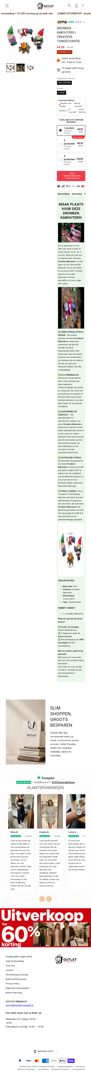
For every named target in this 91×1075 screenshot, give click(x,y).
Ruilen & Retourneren (16, 979)
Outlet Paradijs (32, 1066)
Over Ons (10, 965)
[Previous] (42, 899)
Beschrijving (63, 194)
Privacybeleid (80, 1066)
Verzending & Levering (17, 974)
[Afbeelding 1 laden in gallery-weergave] (10, 67)
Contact (10, 970)
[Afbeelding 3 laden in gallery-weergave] (30, 67)
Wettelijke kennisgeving (60, 1069)
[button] (7, 5)
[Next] (49, 899)
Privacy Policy (12, 983)
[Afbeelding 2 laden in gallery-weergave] (20, 67)
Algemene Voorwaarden (17, 988)
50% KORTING (64, 83)
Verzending (77, 194)
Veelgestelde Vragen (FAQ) (19, 956)
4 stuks (61, 93)
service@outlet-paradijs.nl (20, 1005)
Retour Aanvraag (14, 992)
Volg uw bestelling (15, 961)
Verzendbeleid (43, 1069)
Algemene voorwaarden (26, 1069)
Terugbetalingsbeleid (65, 1066)
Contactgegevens (78, 1069)
